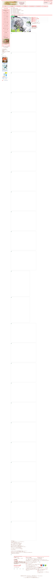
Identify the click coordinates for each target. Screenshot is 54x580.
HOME (44, 0)
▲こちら (27, 552)
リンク (3, 53)
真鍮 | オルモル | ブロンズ (6, 28)
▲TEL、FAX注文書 (19, 551)
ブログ (45, 6)
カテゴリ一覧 (18, 6)
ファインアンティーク (5, 35)
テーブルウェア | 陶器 (6, 22)
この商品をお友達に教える (34, 27)
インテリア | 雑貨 (6, 29)
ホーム (11, 7)
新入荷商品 (12, 6)
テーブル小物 (21, 10)
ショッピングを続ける (33, 28)
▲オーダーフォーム (13, 551)
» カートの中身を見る (6, 47)
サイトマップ (3, 52)
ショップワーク (38, 6)
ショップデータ (31, 6)
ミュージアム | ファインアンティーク (17, 12)
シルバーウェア (14, 8)
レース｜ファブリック (5, 15)
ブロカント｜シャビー (5, 19)
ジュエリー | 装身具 (6, 25)
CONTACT (51, 0)
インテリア (22, 13)
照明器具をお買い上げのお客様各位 (6, 51)
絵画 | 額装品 (6, 32)
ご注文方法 (25, 6)
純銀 (17, 8)
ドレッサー (18, 11)
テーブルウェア (18, 10)
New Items (14, 7)
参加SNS (3, 50)
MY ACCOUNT (47, 0)
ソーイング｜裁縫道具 (5, 16)
